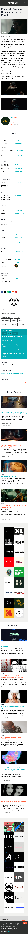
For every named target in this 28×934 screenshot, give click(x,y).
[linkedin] (10, 292)
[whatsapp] (8, 292)
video (2, 410)
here (9, 931)
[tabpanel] (14, 347)
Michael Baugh (18, 156)
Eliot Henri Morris (19, 182)
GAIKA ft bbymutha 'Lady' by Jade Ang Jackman (12, 374)
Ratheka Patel (18, 171)
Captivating (5, 324)
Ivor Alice (17, 276)
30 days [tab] (9, 333)
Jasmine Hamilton (19, 213)
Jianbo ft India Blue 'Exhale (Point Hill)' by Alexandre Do (13, 506)
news (2, 643)
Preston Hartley (19, 251)
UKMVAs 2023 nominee (8, 313)
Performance (5, 320)
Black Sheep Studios (20, 146)
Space (14, 320)
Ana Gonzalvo (18, 259)
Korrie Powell (18, 140)
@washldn (20, 267)
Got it (25, 923)
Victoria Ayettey (19, 143)
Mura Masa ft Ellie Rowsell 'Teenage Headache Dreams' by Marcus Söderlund (14, 413)
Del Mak (17, 222)
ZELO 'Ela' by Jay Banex (8, 340)
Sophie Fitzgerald (19, 150)
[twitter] (5, 292)
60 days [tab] (15, 333)
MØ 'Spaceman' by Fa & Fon (9, 476)
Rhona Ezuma (18, 208)
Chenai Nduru (18, 195)
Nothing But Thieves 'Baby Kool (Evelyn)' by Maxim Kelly (13, 354)
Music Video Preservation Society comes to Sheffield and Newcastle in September (13, 676)
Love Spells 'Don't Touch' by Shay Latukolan (13, 349)
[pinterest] (16, 292)
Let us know (16, 365)
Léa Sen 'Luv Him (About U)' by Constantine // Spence (11, 446)
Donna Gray (17, 240)
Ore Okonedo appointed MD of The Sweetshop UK (11, 737)
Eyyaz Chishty (18, 168)
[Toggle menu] (2, 2)
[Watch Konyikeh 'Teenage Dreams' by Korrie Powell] (14, 26)
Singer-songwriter (7, 317)
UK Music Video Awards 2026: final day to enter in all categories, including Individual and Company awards (13, 769)
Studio (20, 320)
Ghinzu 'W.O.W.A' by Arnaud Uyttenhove (12, 345)
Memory (21, 324)
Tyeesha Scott (18, 210)
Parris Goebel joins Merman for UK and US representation (13, 707)
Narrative (13, 324)
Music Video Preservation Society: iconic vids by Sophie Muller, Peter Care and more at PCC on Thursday (13, 801)
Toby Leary (17, 164)
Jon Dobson (17, 262)
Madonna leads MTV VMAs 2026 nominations (10, 645)
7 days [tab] (4, 333)
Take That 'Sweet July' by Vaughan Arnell (12, 336)
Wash (12, 117)
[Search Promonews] (25, 2)
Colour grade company (17, 120)
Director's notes (6, 425)
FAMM (16, 278)
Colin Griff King (18, 237)
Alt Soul (17, 317)
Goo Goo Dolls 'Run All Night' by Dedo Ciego (14, 382)
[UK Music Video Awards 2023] (14, 302)
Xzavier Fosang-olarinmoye (18, 233)
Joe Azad (17, 153)
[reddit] (13, 292)
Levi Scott (17, 242)
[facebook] (2, 292)
